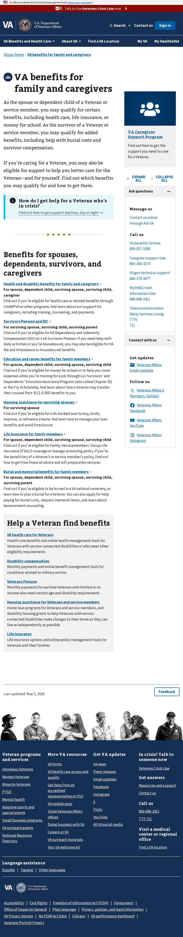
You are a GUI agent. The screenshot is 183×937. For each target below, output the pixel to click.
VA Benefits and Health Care (27, 41)
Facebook (101, 786)
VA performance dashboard (113, 916)
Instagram (101, 794)
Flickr (97, 809)
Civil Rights (38, 902)
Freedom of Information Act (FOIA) (80, 902)
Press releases (104, 771)
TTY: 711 (145, 818)
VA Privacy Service (18, 916)
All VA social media (108, 824)
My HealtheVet (166, 41)
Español (8, 869)
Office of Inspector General (25, 909)
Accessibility (14, 902)
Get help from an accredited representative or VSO (65, 791)
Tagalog (27, 869)
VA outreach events (17, 827)
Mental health (13, 799)
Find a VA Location (103, 41)
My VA (142, 41)
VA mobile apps (60, 803)
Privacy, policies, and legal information (112, 909)
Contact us (143, 25)
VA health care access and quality (68, 774)
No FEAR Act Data (53, 916)
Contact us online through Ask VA (144, 220)
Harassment (123, 902)
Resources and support (157, 785)
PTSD (6, 791)
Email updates (104, 779)
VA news (99, 764)
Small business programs (22, 820)
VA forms (55, 764)
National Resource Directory (17, 838)
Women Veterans (15, 776)
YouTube (100, 817)
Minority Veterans (16, 784)
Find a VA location (153, 847)
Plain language (64, 909)
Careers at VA (58, 832)
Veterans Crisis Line (154, 768)
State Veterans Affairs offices (65, 814)
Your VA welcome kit (64, 847)
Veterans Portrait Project (24, 922)
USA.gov (78, 916)
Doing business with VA (66, 824)
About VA (69, 41)
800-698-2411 (149, 811)
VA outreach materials (65, 839)
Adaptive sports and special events (18, 810)
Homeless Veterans (17, 769)
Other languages (52, 869)
